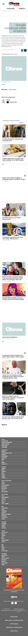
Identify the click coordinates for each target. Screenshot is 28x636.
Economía (3, 454)
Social (3, 509)
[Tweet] (25, 50)
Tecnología (4, 457)
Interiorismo (4, 447)
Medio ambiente (5, 508)
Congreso (4, 471)
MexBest (4, 553)
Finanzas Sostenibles (6, 514)
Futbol (3, 482)
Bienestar (4, 561)
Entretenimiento (5, 497)
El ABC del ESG (4, 517)
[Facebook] (22, 50)
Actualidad (4, 523)
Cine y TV (3, 500)
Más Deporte (4, 488)
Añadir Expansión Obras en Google (10, 54)
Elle (3, 544)
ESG (2, 460)
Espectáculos (4, 532)
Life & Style (5, 494)
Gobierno (3, 468)
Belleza (3, 538)
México (3, 470)
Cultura (3, 541)
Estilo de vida (4, 550)
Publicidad (14, 616)
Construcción (10, 8)
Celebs (3, 549)
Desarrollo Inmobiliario (7, 442)
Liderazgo (4, 524)
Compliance (14, 624)
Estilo (3, 495)
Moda (3, 537)
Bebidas (3, 556)
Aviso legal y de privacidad (14, 620)
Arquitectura (4, 445)
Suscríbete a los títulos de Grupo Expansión (14, 590)
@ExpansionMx (13, 102)
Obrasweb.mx (16, 603)
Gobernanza (4, 511)
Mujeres (3, 462)
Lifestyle (3, 490)
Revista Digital (5, 491)
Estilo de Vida (4, 563)
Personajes (4, 559)
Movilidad (4, 512)
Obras (8, 100)
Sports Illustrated (6, 480)
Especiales (4, 528)
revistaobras (12, 603)
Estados (3, 474)
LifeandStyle (4, 464)
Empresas (4, 451)
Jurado (3, 564)
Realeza (3, 534)
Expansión (5, 450)
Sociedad (3, 477)
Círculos (3, 535)
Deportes (4, 499)
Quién (3, 531)
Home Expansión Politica (7, 453)
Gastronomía (4, 555)
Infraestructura (5, 444)
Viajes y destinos (5, 558)
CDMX (3, 473)
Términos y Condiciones (14, 627)
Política (4, 467)
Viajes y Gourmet (5, 503)
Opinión (3, 476)
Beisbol (3, 483)
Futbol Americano (5, 485)
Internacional (5, 456)
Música (3, 502)
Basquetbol (4, 486)
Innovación (4, 515)
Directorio (14, 631)
